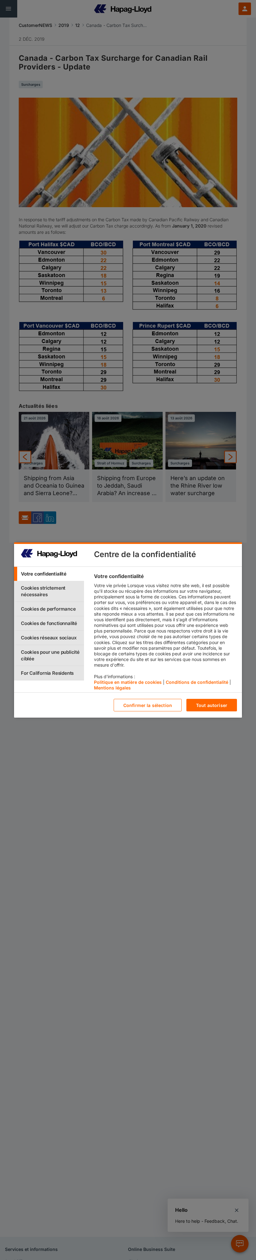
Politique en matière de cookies (128, 682)
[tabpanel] (165, 633)
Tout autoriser (211, 705)
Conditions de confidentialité (197, 682)
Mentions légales (112, 687)
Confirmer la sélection (147, 705)
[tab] (49, 574)
